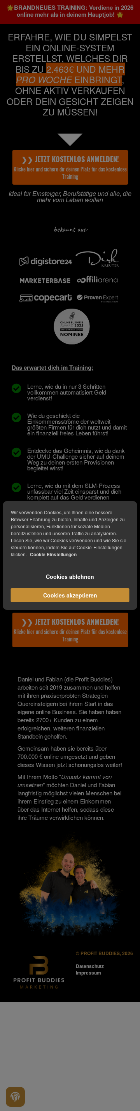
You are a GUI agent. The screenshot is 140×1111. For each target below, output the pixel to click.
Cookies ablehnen (70, 576)
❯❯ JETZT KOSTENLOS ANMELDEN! (70, 167)
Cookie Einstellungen (53, 554)
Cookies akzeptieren (70, 595)
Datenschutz (90, 966)
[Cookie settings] (15, 1097)
